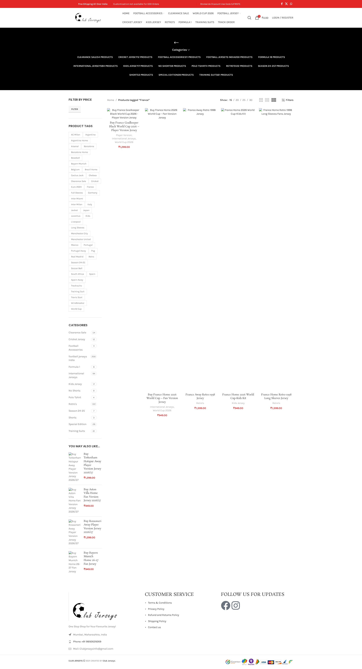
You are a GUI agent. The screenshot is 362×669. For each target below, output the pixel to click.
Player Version (124, 135)
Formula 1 (74, 379)
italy (89, 217)
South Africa (77, 287)
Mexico (74, 258)
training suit (77, 304)
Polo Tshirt (75, 410)
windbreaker (77, 316)
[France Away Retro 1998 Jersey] (200, 249)
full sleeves (77, 206)
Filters (289, 100)
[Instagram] (235, 618)
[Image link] (97, 619)
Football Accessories (76, 361)
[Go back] (176, 43)
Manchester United (81, 252)
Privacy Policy (156, 622)
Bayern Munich (78, 177)
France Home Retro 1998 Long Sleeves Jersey (276, 396)
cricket (95, 194)
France (90, 200)
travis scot (76, 310)
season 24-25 (78, 275)
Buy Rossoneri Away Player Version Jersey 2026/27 (92, 539)
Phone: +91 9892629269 (87, 654)
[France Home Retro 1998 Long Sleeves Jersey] (276, 249)
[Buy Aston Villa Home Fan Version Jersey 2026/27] (75, 514)
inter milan (76, 217)
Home (110, 100)
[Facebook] (225, 618)
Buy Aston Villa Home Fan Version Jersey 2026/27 (92, 508)
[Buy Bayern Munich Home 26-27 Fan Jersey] (75, 575)
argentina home (79, 153)
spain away (77, 293)
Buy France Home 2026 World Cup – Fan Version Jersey (162, 398)
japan (86, 223)
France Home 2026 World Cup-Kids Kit (238, 396)
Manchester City (79, 246)
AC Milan (75, 148)
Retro (91, 270)
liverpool (76, 235)
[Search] (249, 17)
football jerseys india (78, 371)
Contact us (154, 640)
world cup (76, 322)
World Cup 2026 (124, 142)
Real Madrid (77, 270)
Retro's (73, 417)
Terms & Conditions (160, 616)
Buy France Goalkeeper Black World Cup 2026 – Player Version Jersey (124, 126)
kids (88, 229)
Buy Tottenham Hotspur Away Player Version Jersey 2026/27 (92, 476)
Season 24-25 (77, 424)
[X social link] (286, 4)
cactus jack (77, 188)
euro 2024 (76, 200)
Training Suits (77, 444)
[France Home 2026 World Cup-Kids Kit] (238, 249)
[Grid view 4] (267, 100)
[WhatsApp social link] (291, 4)
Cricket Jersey (77, 352)
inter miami (77, 211)
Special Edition (77, 437)
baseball (75, 171)
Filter (74, 122)
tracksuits (76, 299)
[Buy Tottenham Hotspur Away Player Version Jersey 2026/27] (75, 480)
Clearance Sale (77, 345)
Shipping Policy (157, 634)
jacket (74, 223)
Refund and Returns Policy (163, 628)
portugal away (78, 264)
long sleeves (77, 240)
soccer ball (76, 281)
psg (93, 264)
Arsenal (75, 159)
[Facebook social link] (281, 4)
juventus (75, 229)
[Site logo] (88, 17)
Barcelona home (79, 165)
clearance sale (78, 194)
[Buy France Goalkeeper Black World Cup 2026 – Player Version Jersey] (124, 113)
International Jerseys (76, 388)
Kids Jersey (75, 397)
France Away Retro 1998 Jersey (200, 396)
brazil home (91, 182)
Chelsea (93, 188)
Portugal (88, 258)
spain (92, 287)
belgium (75, 182)
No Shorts (74, 403)
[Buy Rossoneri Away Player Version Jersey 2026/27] (75, 545)
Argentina (90, 148)
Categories (179, 49)
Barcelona (89, 159)
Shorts (72, 430)
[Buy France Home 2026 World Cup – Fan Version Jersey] (162, 249)
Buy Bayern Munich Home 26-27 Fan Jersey (91, 571)
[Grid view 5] (274, 100)
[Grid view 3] (261, 100)
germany (92, 206)
